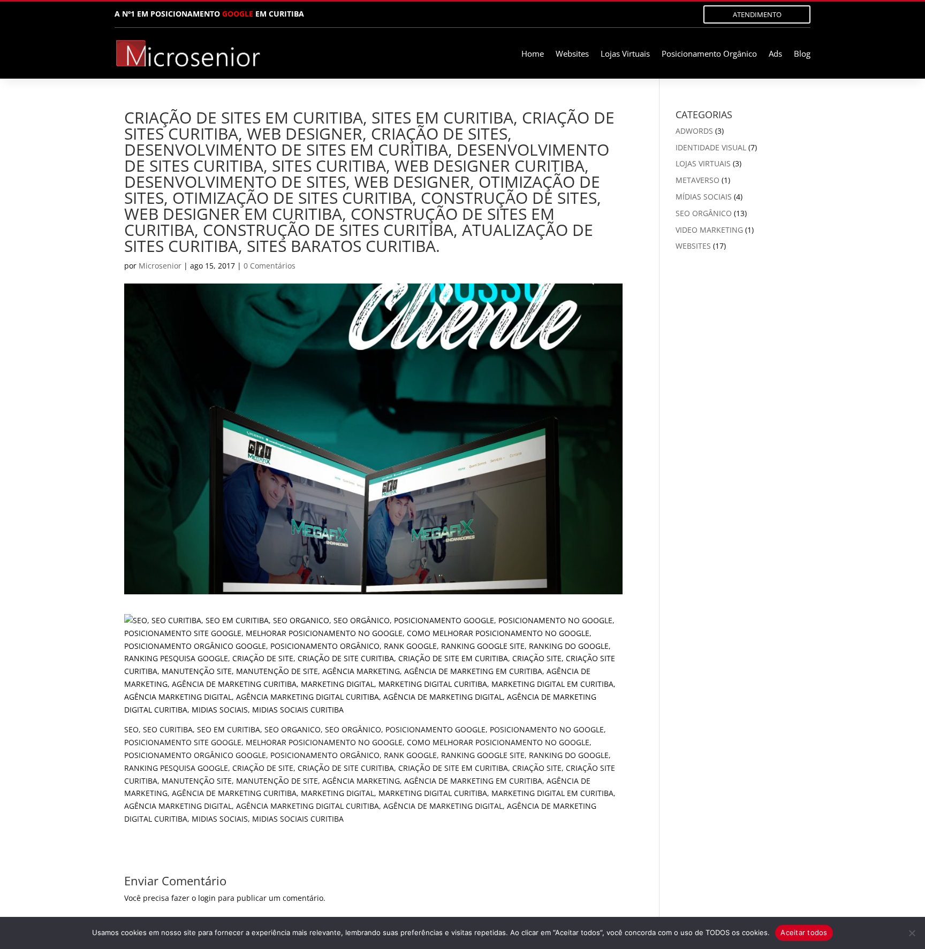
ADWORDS (694, 131)
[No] (911, 933)
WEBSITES (693, 246)
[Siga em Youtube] (674, 13)
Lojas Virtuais (625, 54)
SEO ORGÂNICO (704, 213)
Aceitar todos (803, 932)
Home (532, 54)
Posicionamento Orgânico (709, 54)
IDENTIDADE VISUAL (711, 147)
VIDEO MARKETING (709, 230)
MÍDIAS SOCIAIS (704, 197)
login (207, 898)
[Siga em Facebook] (631, 13)
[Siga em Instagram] (609, 13)
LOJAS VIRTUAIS (703, 163)
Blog (802, 54)
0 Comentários (269, 266)
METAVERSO (697, 180)
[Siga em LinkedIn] (652, 13)
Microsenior (160, 266)
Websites (572, 54)
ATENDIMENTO (757, 14)
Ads (775, 54)
